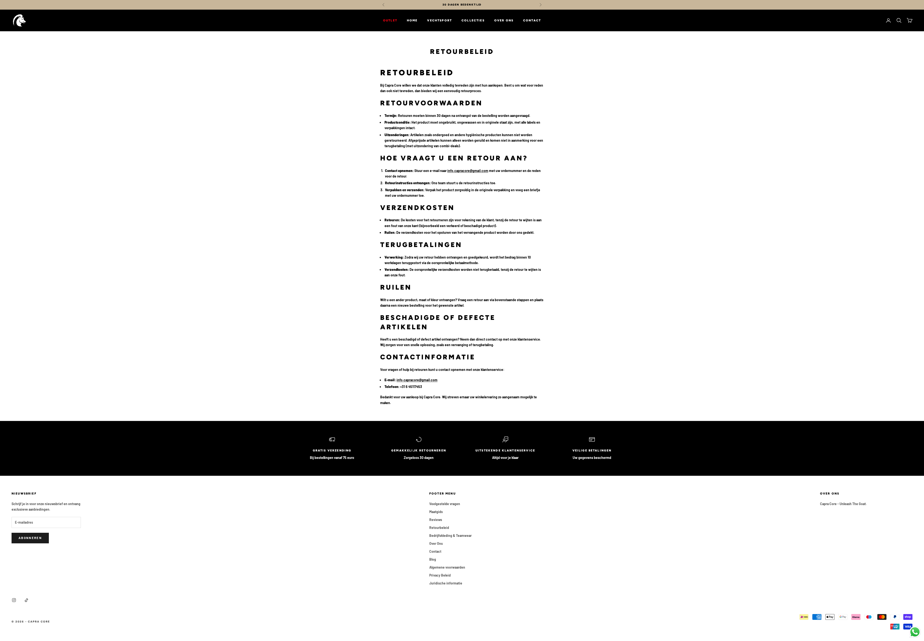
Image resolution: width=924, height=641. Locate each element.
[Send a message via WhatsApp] (915, 632)
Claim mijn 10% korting (462, 341)
